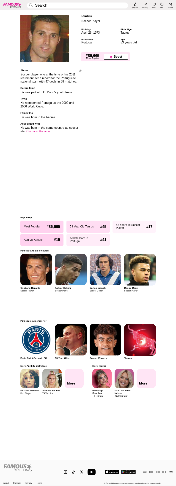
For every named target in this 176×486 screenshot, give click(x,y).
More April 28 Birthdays (33, 366)
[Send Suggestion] (80, 71)
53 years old (129, 42)
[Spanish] (144, 472)
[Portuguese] (151, 472)
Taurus (125, 32)
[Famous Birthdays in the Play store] (128, 472)
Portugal (86, 42)
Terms (39, 483)
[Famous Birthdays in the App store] (112, 472)
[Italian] (164, 472)
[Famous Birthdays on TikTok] (73, 472)
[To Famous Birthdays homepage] (12, 5)
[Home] (28, 470)
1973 (96, 32)
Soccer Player (90, 21)
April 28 (86, 32)
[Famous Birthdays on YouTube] (93, 472)
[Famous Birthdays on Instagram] (65, 472)
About (6, 483)
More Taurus (99, 366)
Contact (17, 483)
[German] (171, 472)
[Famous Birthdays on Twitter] (81, 472)
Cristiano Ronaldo (38, 131)
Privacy (28, 483)
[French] (158, 472)
